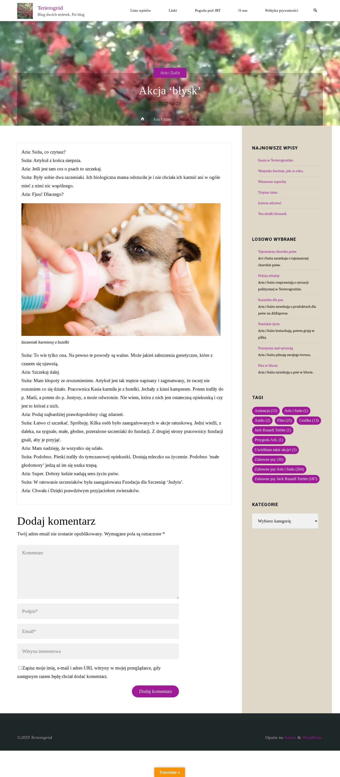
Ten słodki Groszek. (272, 213)
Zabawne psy (269, 459)
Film (284, 420)
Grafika (309, 420)
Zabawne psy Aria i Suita (279, 469)
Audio (262, 420)
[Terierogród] (25, 10)
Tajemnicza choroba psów (277, 251)
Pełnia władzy (269, 275)
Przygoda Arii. (269, 440)
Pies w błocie (268, 365)
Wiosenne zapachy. (272, 181)
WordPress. (312, 737)
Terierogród (50, 8)
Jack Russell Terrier (273, 430)
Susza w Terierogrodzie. (276, 160)
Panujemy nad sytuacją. (276, 348)
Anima (289, 737)
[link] (315, 11)
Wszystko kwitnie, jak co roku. (281, 171)
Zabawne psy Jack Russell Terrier (286, 479)
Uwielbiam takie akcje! (275, 450)
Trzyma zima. (268, 192)
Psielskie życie (269, 324)
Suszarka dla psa (270, 300)
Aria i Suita (170, 72)
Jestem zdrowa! (270, 203)
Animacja (266, 411)
